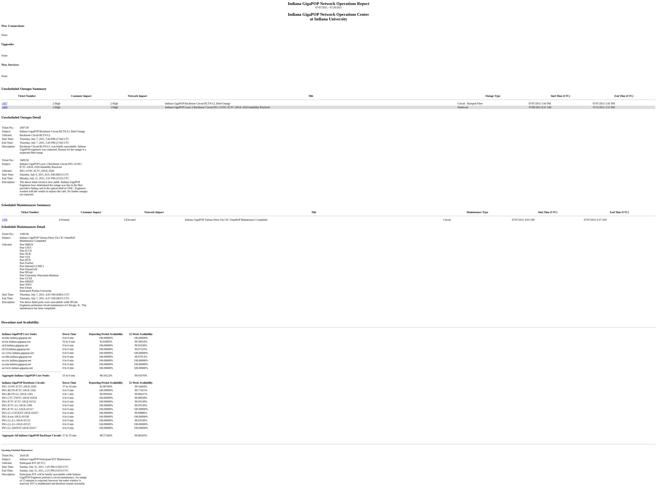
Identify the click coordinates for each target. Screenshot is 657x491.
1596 (4, 219)
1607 (4, 103)
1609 (4, 107)
